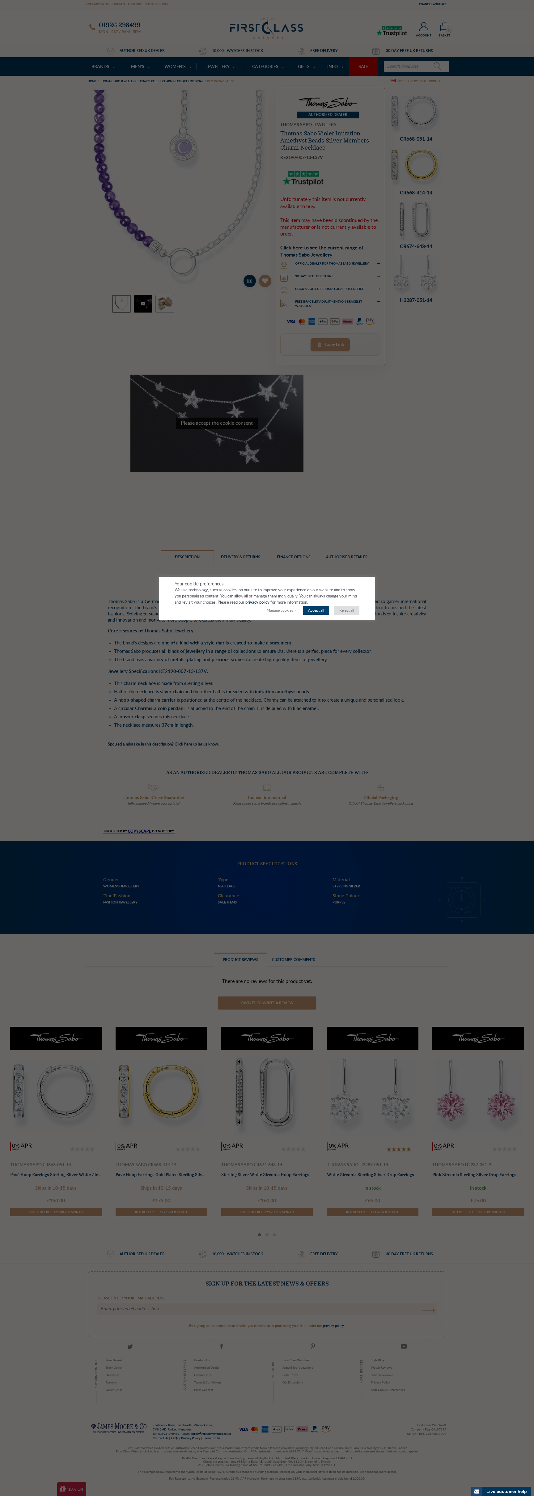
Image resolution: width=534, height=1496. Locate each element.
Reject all (346, 610)
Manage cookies (280, 610)
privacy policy (257, 603)
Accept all (316, 610)
